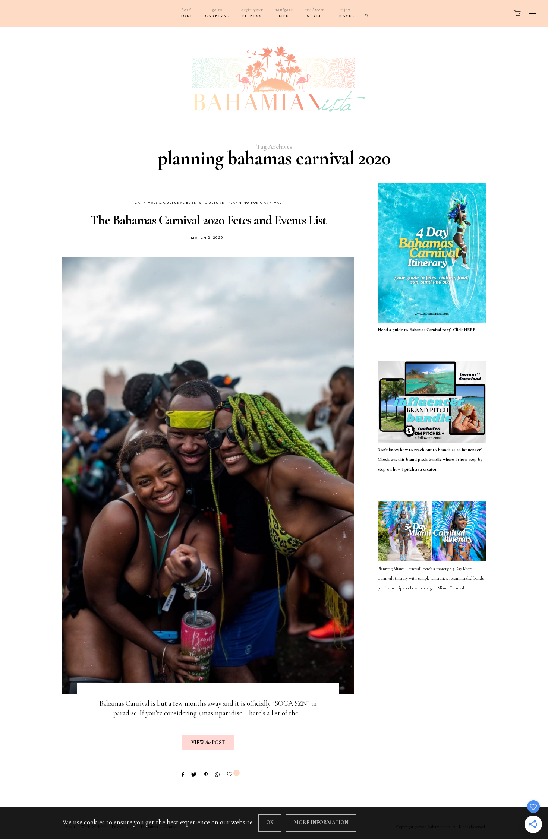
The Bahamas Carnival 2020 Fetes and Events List (208, 220)
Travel (345, 12)
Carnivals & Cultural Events (168, 202)
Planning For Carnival (255, 202)
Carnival (217, 12)
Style (314, 12)
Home (186, 12)
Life (284, 12)
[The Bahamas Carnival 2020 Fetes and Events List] (208, 475)
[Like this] (230, 774)
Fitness (252, 12)
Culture (214, 202)
